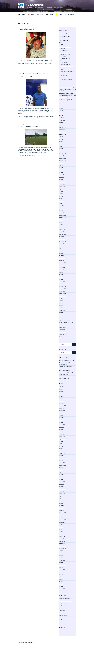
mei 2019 (61, 303)
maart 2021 (61, 255)
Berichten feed (62, 625)
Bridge (60, 77)
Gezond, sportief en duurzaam (67, 31)
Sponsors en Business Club (65, 47)
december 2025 (62, 124)
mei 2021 (61, 250)
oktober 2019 (62, 291)
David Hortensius (32, 642)
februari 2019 (62, 310)
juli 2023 (61, 191)
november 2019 (62, 288)
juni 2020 (61, 272)
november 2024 (62, 153)
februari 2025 (62, 146)
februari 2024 (62, 174)
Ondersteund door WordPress (24, 649)
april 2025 (61, 141)
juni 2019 (61, 300)
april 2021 (61, 253)
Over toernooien (62, 336)
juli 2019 (61, 298)
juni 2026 (61, 110)
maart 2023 (61, 201)
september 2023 (62, 186)
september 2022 (62, 215)
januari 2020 (61, 284)
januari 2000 (62, 312)
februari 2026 (62, 120)
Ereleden (63, 69)
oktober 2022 (62, 212)
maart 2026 (61, 117)
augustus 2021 (62, 243)
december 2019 (62, 286)
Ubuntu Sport (63, 56)
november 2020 (62, 262)
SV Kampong (35, 5)
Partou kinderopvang (65, 54)
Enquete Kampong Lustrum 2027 (66, 93)
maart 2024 (61, 172)
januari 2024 (61, 177)
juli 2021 (60, 246)
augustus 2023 (62, 189)
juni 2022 (61, 220)
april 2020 (61, 277)
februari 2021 (62, 258)
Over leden (61, 329)
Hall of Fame (61, 60)
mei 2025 (61, 139)
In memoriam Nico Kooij (27, 29)
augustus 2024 (62, 160)
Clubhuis (61, 42)
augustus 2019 (62, 296)
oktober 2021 (62, 239)
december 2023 (62, 179)
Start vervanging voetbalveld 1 (29, 127)
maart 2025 (61, 143)
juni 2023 (61, 193)
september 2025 (62, 132)
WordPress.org (62, 629)
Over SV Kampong (63, 30)
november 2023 (62, 182)
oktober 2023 (62, 184)
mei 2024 (61, 167)
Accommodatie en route (64, 36)
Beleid (62, 44)
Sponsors (63, 48)
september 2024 (62, 158)
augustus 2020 (62, 269)
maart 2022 (61, 227)
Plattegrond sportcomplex (66, 37)
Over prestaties (62, 334)
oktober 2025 (62, 129)
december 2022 (62, 208)
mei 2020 (61, 274)
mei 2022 (61, 222)
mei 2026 (61, 113)
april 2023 (61, 198)
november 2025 (62, 127)
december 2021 (62, 234)
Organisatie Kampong (63, 40)
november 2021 (62, 236)
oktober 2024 (62, 155)
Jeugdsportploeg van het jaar (67, 66)
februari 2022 (62, 229)
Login (60, 622)
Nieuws (60, 324)
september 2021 (62, 241)
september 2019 (62, 293)
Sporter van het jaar (65, 62)
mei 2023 (61, 196)
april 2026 (61, 115)
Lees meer (46, 65)
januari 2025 (61, 148)
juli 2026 (61, 108)
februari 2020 (62, 281)
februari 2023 (62, 203)
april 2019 (61, 305)
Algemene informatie (63, 320)
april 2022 (61, 224)
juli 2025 (61, 136)
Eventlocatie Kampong (65, 33)
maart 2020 (61, 279)
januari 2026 (61, 122)
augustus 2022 (62, 217)
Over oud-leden (62, 332)
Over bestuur (62, 327)
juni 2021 (61, 248)
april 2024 (61, 170)
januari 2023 (61, 205)
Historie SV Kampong (63, 75)
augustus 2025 (62, 134)
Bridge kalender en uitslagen (67, 79)
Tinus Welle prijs (64, 67)
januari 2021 (61, 260)
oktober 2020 (62, 265)
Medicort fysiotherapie (65, 58)
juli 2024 (61, 163)
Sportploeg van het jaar (66, 64)
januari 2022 (61, 231)
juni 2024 (61, 165)
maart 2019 (61, 307)
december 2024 (62, 151)
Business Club (64, 50)
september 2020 (62, 267)
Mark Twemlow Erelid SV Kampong (66, 87)
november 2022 (62, 210)
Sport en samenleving (63, 53)
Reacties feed (62, 627)
